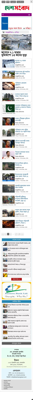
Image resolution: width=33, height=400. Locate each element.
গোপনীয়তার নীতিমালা (8, 387)
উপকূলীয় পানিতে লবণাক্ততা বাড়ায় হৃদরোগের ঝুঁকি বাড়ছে (17, 260)
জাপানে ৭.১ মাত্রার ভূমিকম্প (20, 61)
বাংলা (3, 2)
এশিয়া (17, 32)
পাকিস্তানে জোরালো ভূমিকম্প (20, 84)
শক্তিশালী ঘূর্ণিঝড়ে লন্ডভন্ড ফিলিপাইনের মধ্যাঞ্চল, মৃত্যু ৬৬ (21, 199)
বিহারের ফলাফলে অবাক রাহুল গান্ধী (22, 153)
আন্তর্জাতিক (9, 32)
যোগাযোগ (6, 382)
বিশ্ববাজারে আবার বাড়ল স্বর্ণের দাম (17, 331)
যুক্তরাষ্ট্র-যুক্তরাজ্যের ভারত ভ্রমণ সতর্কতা (22, 186)
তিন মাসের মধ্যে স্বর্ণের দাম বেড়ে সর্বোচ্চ (18, 274)
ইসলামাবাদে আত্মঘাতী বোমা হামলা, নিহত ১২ (21, 175)
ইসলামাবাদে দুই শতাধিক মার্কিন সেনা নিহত (22, 73)
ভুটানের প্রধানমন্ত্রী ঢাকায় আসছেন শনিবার (22, 142)
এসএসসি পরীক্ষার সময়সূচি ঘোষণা (17, 269)
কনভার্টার (5, 389)
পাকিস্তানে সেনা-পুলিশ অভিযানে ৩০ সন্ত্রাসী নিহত (22, 131)
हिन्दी (8, 2)
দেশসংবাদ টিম (7, 385)
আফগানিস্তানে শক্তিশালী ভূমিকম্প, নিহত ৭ (22, 222)
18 (19, 234)
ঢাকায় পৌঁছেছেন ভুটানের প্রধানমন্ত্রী (22, 119)
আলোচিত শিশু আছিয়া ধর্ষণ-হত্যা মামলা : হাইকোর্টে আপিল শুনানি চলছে (18, 337)
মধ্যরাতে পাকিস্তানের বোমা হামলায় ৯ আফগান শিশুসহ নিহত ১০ (23, 107)
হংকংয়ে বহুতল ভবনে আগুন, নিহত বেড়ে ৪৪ (21, 95)
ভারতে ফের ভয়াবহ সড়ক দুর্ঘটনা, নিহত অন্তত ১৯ (22, 211)
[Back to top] (2, 396)
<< (3, 234)
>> (22, 234)
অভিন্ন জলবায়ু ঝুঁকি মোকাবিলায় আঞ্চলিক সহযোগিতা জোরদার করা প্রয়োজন (18, 255)
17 (16, 234)
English (13, 2)
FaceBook (20, 2)
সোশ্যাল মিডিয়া (7, 384)
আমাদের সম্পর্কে (7, 380)
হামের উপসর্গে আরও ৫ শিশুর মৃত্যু (17, 264)
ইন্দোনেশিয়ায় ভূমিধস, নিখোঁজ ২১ (21, 164)
